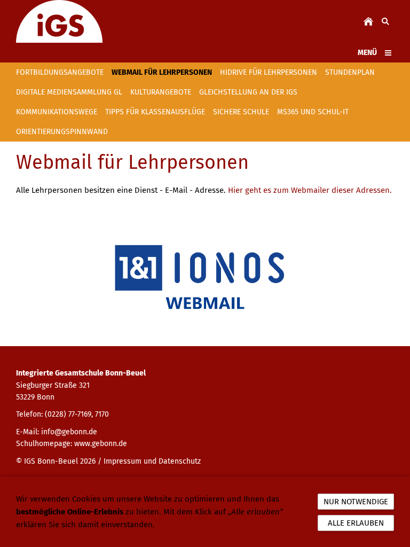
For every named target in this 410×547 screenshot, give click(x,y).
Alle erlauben (356, 523)
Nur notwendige (356, 501)
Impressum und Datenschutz (152, 461)
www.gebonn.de (100, 443)
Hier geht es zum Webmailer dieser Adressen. (310, 190)
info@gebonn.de (69, 431)
